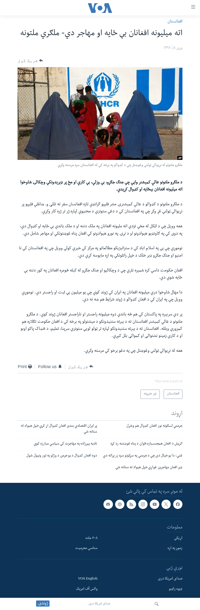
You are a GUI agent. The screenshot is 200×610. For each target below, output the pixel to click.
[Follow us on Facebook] (177, 504)
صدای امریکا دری (99, 604)
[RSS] (131, 504)
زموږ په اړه (175, 549)
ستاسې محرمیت (86, 549)
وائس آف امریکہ (87, 589)
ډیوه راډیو (175, 589)
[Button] (30, 60)
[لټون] (156, 604)
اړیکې (178, 538)
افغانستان (174, 21)
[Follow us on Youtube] (154, 504)
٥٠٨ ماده (91, 538)
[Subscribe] (108, 504)
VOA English (88, 579)
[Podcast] (119, 504)
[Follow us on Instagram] (143, 504)
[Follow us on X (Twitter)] (166, 504)
